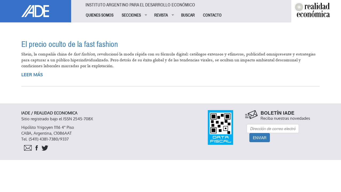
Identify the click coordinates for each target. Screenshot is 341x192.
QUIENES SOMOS (99, 15)
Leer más (32, 75)
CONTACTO (212, 15)
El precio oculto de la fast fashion (69, 44)
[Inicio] (35, 8)
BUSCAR (188, 15)
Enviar (259, 137)
